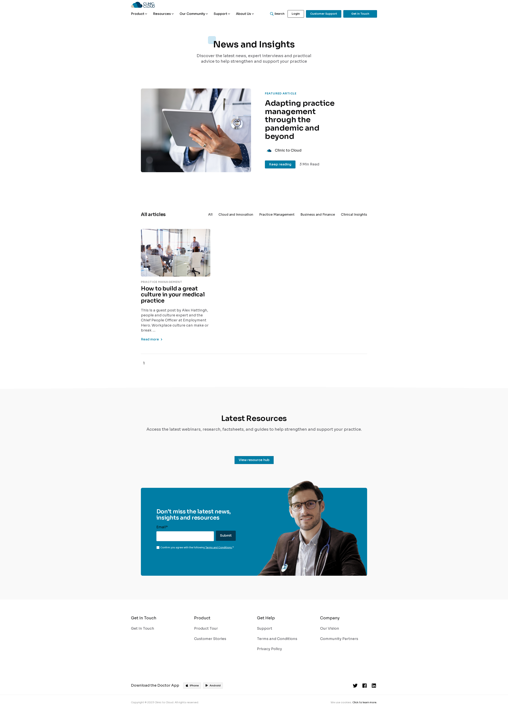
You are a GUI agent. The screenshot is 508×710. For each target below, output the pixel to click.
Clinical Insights (354, 214)
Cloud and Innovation (235, 214)
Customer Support (323, 13)
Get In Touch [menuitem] (142, 628)
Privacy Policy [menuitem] (269, 649)
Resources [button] (162, 14)
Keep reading (280, 164)
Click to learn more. (364, 702)
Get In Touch (360, 13)
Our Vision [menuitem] (329, 628)
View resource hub (254, 460)
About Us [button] (243, 14)
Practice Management (276, 214)
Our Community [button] (192, 14)
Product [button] (137, 14)
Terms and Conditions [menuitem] (277, 639)
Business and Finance (317, 214)
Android (215, 685)
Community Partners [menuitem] (339, 639)
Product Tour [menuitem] (206, 628)
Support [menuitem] (264, 628)
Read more (150, 339)
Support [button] (220, 14)
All (210, 214)
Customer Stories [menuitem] (210, 639)
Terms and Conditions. (218, 547)
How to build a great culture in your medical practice (173, 294)
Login (296, 13)
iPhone (194, 685)
